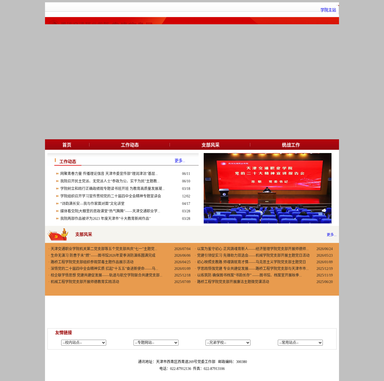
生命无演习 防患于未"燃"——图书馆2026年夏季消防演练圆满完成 (103, 255)
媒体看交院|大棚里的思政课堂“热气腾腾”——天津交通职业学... (110, 211)
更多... (332, 235)
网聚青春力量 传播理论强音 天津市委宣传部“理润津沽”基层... (109, 174)
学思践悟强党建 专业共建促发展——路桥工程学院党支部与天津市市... (253, 269)
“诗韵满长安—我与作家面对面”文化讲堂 (92, 204)
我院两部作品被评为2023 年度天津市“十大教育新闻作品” (105, 219)
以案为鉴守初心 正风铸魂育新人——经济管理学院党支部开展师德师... (253, 249)
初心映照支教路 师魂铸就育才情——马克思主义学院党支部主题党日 (251, 262)
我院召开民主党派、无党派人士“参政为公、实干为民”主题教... (110, 181)
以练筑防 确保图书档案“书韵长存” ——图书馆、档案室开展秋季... (249, 275)
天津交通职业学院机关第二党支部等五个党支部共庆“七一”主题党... (104, 249)
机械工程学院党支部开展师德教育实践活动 (85, 282)
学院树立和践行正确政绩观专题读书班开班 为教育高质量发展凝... (112, 189)
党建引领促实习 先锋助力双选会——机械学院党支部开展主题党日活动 (253, 255)
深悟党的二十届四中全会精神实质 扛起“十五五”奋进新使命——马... (104, 269)
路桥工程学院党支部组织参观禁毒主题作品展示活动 (92, 262)
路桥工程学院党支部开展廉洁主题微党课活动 (233, 282)
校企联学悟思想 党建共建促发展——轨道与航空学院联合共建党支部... (106, 275)
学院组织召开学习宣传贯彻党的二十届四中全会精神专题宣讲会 (110, 196)
